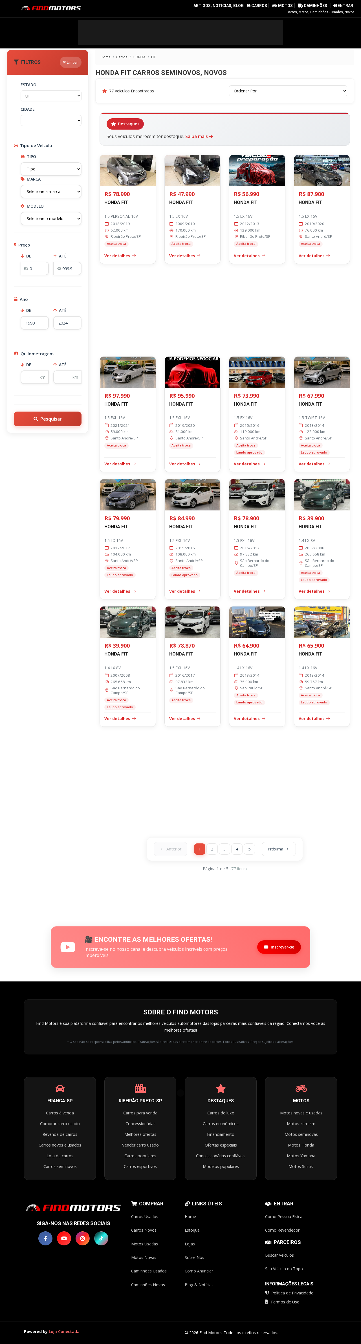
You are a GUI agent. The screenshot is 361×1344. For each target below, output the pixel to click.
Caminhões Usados (149, 1271)
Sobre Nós (194, 1257)
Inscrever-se (282, 947)
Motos (285, 5)
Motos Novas (143, 1257)
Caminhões (315, 5)
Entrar (345, 5)
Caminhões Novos (148, 1284)
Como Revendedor (282, 1230)
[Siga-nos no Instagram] (83, 1238)
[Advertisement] (180, 32)
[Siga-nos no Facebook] (45, 1238)
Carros (259, 5)
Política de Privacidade (292, 1293)
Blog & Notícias (199, 1284)
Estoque (192, 1230)
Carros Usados (144, 1216)
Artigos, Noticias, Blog (218, 5)
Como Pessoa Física (283, 1216)
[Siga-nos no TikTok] (101, 1238)
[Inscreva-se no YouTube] (64, 1238)
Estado (28, 84)
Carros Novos (144, 1230)
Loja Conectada (64, 1331)
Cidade (28, 109)
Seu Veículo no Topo (284, 1268)
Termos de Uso (285, 1302)
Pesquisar (51, 419)
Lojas (190, 1244)
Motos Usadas (144, 1244)
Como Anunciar (199, 1271)
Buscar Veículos (279, 1255)
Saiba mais (197, 136)
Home (105, 57)
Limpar (72, 62)
